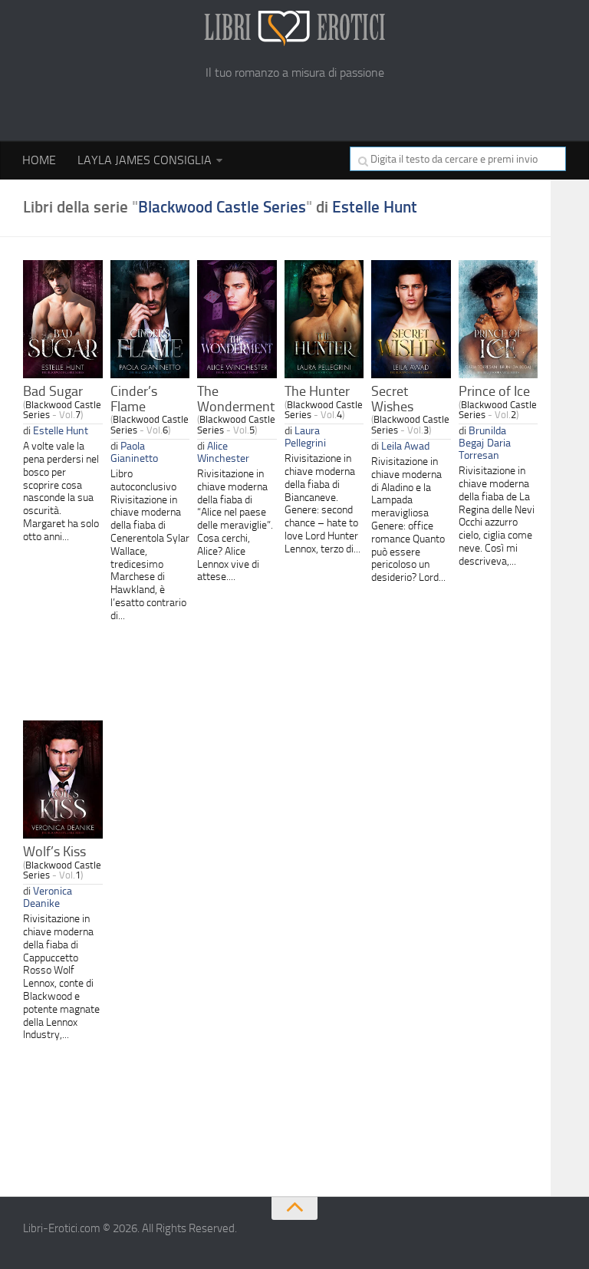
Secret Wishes (392, 399)
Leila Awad (405, 446)
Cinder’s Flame (133, 399)
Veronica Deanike (47, 897)
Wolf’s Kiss (54, 851)
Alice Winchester (223, 452)
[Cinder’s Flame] (150, 319)
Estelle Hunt (374, 206)
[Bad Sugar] (63, 319)
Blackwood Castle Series (222, 206)
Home (39, 160)
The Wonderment (236, 399)
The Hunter (317, 391)
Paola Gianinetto (134, 452)
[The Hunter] (324, 319)
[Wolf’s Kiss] (63, 779)
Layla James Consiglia (144, 160)
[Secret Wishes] (411, 319)
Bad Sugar (53, 391)
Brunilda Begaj (482, 436)
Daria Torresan (485, 449)
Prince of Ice (494, 391)
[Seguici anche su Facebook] (555, 1234)
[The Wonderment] (237, 319)
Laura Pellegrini (305, 436)
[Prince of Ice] (498, 319)
